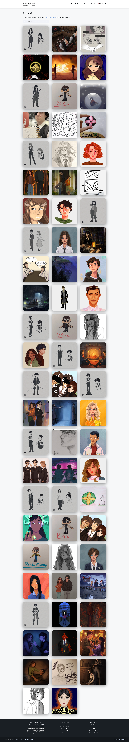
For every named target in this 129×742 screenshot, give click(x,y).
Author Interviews (93, 731)
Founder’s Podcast (93, 733)
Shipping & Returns (28, 739)
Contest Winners (93, 729)
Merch (85, 4)
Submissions (64, 725)
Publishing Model (64, 727)
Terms (17, 739)
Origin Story (93, 727)
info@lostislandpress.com (119, 739)
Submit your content (51, 17)
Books (71, 4)
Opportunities (64, 729)
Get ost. (91, 4)
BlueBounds (78, 4)
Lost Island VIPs (64, 731)
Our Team (93, 725)
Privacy (21, 739)
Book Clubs (64, 733)
